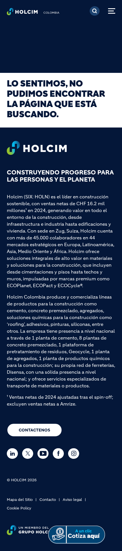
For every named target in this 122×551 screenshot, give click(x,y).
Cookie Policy (19, 508)
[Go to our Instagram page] (75, 453)
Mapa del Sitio (20, 499)
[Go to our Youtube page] (44, 453)
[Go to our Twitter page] (29, 453)
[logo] (22, 13)
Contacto (47, 499)
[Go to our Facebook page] (60, 453)
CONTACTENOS (34, 430)
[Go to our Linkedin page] (14, 453)
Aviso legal (72, 499)
